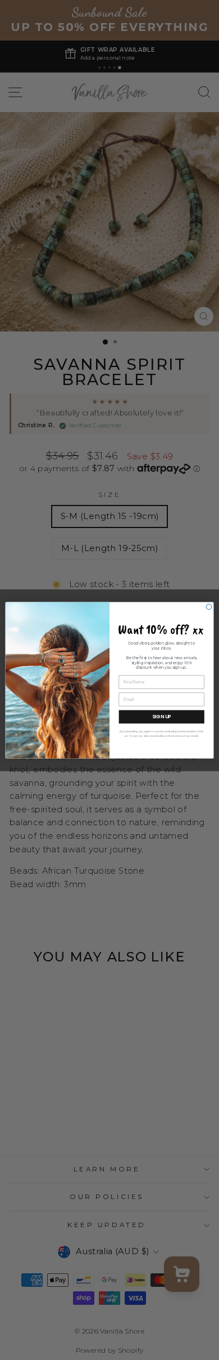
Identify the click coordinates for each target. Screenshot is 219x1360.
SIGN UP (161, 716)
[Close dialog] (209, 607)
